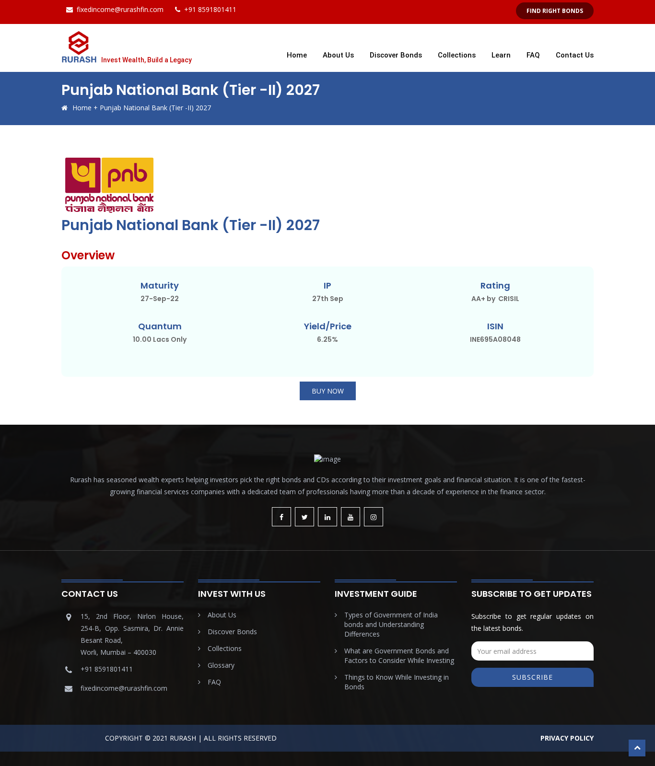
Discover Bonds (396, 55)
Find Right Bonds (554, 11)
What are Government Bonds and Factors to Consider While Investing (399, 655)
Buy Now (328, 390)
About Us (338, 55)
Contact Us (575, 55)
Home (297, 55)
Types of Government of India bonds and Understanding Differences (391, 624)
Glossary (221, 665)
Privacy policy (567, 738)
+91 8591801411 (210, 9)
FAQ (533, 55)
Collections (457, 55)
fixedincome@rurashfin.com (120, 9)
